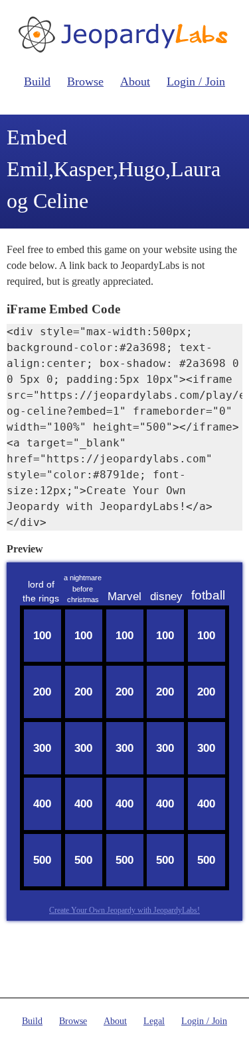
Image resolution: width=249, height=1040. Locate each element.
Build (37, 81)
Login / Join (196, 81)
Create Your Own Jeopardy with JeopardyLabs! (124, 910)
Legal (154, 1021)
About (135, 81)
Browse (85, 81)
